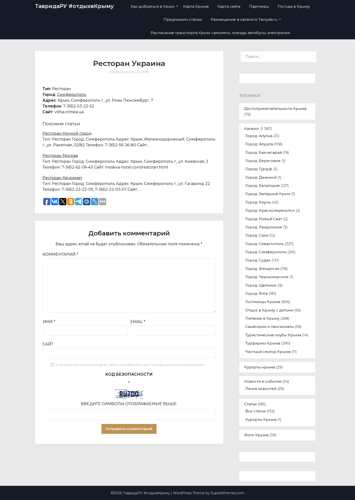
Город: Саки (256, 235)
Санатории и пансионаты (269, 326)
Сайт (48, 344)
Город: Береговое (263, 160)
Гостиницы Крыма (262, 301)
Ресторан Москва (60, 155)
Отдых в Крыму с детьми (269, 310)
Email (137, 321)
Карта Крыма (196, 6)
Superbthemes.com (227, 493)
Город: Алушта (259, 144)
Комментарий (60, 254)
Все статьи (255, 411)
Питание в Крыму (262, 318)
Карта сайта (228, 6)
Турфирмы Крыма (262, 343)
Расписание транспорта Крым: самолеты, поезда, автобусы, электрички (220, 32)
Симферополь (71, 94)
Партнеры (259, 6)
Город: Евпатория (262, 185)
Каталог (251, 128)
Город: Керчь (258, 202)
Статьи (250, 404)
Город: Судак (257, 260)
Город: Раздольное (263, 227)
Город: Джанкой (261, 177)
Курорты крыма (259, 367)
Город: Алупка (258, 136)
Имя (49, 321)
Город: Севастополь (264, 243)
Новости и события (262, 381)
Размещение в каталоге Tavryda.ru (244, 19)
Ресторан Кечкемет (62, 178)
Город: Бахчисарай (263, 152)
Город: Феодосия (262, 268)
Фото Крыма (256, 435)
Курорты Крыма (261, 419)
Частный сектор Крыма (268, 351)
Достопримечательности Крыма (275, 108)
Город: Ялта (256, 293)
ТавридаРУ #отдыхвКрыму (74, 6)
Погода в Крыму (294, 6)
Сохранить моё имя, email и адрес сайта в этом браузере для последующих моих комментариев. (130, 364)
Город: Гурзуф (258, 169)
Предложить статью (182, 19)
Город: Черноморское (267, 277)
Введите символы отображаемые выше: (129, 403)
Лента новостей (260, 388)
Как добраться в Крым (152, 6)
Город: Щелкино (261, 285)
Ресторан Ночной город (67, 133)
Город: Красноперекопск (270, 210)
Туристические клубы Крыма (273, 335)
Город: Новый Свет (263, 219)
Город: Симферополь (265, 252)
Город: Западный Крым (267, 193)
